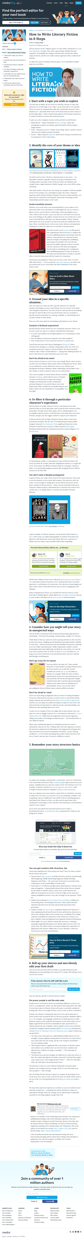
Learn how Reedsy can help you (49, 861)
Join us (79, 3)
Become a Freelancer (24, 1217)
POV (72, 636)
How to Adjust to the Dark (62, 1128)
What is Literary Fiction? (14, 49)
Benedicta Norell (38, 173)
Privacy (9, 1236)
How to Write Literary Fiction (17, 52)
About (71, 3)
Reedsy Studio (54, 1211)
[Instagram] (73, 1232)
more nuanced (58, 597)
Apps (18, 3)
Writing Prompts (71, 1213)
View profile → (75, 1108)
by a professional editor (51, 811)
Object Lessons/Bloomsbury (50, 1131)
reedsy (8, 3)
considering (58, 782)
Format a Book (54, 1217)
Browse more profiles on (40, 573)
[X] (70, 1232)
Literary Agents (71, 1215)
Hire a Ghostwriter (7, 1220)
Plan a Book (54, 1215)
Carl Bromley (48, 173)
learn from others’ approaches (69, 700)
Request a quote (43, 566)
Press (20, 1215)
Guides (31, 30)
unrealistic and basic (69, 595)
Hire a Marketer (7, 1217)
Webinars (37, 1220)
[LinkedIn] (76, 1232)
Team (19, 1213)
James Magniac (57, 173)
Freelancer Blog (39, 1222)
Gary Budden (53, 526)
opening (49, 796)
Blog (66, 3)
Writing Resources (55, 1220)
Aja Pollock (69, 173)
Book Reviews (70, 1211)
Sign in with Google (15, 22)
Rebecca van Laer (42, 45)
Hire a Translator (7, 1222)
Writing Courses (39, 1215)
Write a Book (54, 1213)
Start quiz (14, 104)
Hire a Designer (7, 1215)
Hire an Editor (6, 1213)
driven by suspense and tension (62, 787)
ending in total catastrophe (66, 789)
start (64, 651)
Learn (56, 3)
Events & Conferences (41, 1217)
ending (57, 796)
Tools (61, 3)
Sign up (33, 22)
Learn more (44, 22)
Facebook (71, 291)
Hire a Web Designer (8, 1224)
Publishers (69, 1217)
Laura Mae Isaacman (63, 262)
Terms (4, 1236)
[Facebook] (78, 1232)
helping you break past (66, 1079)
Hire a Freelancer (7, 1211)
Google (56, 291)
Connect (49, 3)
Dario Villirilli (39, 42)
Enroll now (75, 287)
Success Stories (23, 1220)
